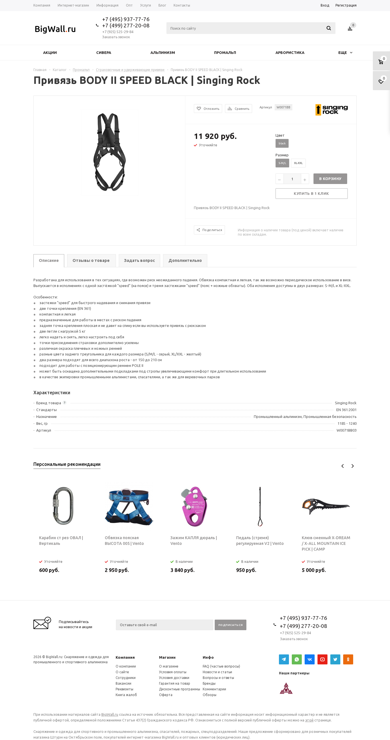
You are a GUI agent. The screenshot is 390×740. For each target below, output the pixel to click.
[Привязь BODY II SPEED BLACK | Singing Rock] (109, 152)
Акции (50, 52)
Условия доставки (174, 678)
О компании (126, 666)
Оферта (165, 695)
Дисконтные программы (179, 689)
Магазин (167, 657)
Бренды (209, 683)
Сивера (103, 52)
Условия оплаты (172, 672)
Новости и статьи (217, 672)
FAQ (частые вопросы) (221, 666)
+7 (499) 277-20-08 (126, 25)
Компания (125, 657)
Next (352, 466)
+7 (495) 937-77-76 (126, 19)
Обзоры (209, 695)
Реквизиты (124, 689)
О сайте (122, 672)
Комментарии (214, 689)
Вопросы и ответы (218, 678)
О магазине (168, 666)
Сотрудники (126, 678)
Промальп (225, 52)
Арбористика (290, 52)
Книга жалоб (126, 695)
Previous (343, 466)
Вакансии (123, 683)
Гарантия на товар (174, 683)
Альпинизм (162, 52)
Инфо (208, 657)
